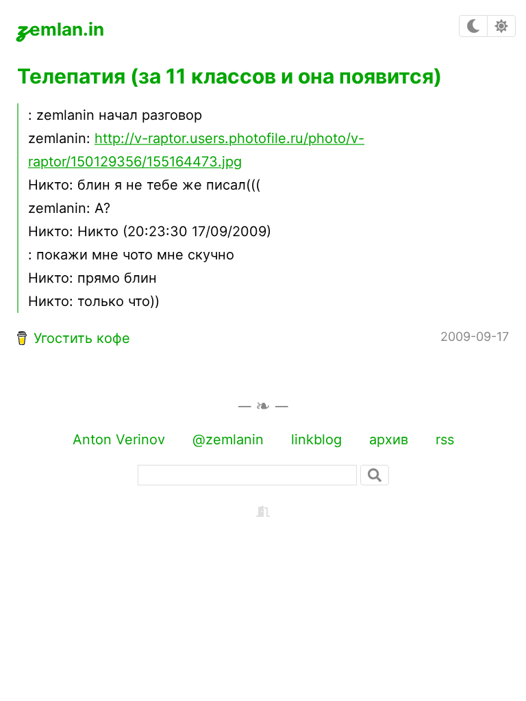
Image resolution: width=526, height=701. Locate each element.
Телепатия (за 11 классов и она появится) (229, 76)
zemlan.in (60, 26)
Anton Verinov (119, 439)
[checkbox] (473, 26)
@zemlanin (228, 439)
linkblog (316, 439)
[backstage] (263, 510)
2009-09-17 (474, 336)
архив (388, 439)
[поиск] (374, 475)
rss (445, 439)
